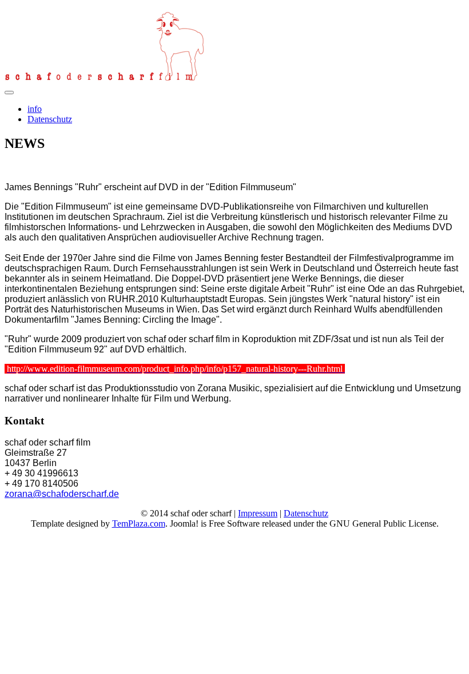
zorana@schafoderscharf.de (62, 494)
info (34, 109)
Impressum (257, 513)
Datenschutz (49, 119)
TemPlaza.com (138, 523)
